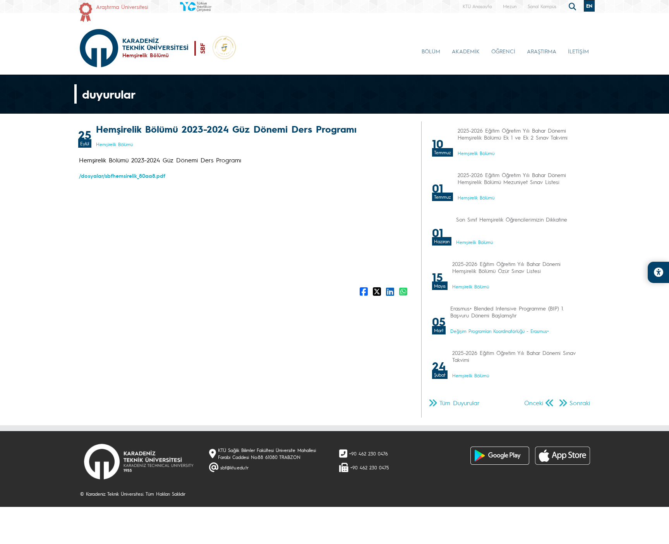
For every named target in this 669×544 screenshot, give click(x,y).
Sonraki (580, 403)
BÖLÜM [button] (431, 51)
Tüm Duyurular (459, 403)
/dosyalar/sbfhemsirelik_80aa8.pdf (122, 175)
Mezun (509, 6)
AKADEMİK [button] (466, 51)
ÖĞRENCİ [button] (503, 51)
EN (589, 6)
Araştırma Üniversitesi (122, 6)
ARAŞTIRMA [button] (541, 51)
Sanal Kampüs (542, 6)
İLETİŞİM (578, 51)
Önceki (533, 403)
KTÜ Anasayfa (477, 6)
